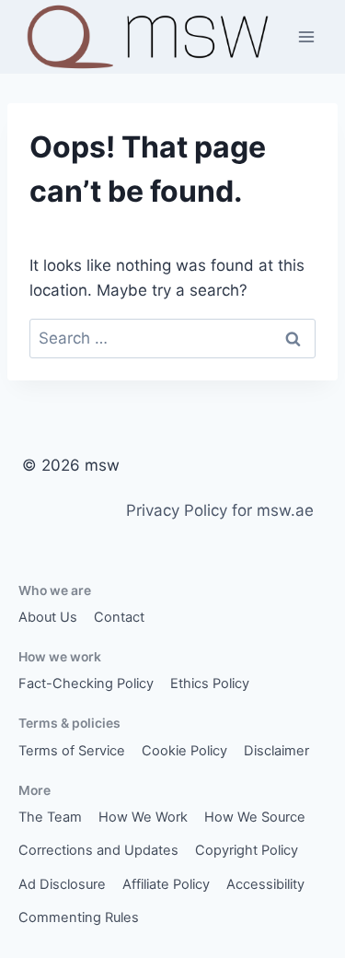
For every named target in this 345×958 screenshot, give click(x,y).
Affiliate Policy (166, 884)
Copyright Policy (246, 850)
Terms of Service (71, 750)
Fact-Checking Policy (86, 683)
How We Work (143, 817)
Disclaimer (276, 750)
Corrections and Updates (98, 850)
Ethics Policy (209, 683)
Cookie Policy (184, 750)
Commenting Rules (78, 917)
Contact (119, 617)
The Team (50, 817)
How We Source (254, 817)
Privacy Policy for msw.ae (220, 510)
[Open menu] (306, 36)
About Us (47, 617)
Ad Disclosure (62, 884)
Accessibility (265, 884)
